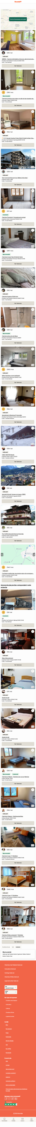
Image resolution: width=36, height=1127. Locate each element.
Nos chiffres (8, 1048)
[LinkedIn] (16, 1098)
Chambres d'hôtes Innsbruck (12, 977)
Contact (7, 1065)
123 (3, 618)
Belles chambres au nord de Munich (11, 375)
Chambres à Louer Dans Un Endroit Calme (12, 257)
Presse (7, 1032)
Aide (7, 1061)
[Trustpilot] (11, 1106)
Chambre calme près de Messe (10, 336)
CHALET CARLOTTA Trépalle (8, 454)
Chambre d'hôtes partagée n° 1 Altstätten (12, 935)
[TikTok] (12, 1098)
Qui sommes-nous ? (10, 1069)
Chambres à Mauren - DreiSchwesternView (12, 816)
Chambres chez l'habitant (11, 1000)
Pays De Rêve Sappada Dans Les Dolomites (13, 534)
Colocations (8, 1004)
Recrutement (9, 1028)
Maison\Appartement (7, 658)
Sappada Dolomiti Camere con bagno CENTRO (14, 494)
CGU (7, 1044)
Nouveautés (8, 1052)
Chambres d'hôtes (10, 1012)
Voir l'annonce (18, 65)
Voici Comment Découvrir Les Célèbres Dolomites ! (15, 177)
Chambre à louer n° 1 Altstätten (10, 856)
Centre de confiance (10, 1081)
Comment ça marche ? (11, 1073)
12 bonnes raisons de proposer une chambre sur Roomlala (16, 1089)
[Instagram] (9, 1098)
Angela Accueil (5, 697)
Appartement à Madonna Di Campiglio (12, 415)
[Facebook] (6, 1098)
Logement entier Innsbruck (11, 980)
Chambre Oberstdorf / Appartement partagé (13, 217)
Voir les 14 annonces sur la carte (18, 19)
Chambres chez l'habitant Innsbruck (13, 965)
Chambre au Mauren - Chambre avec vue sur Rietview (15, 776)
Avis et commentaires (10, 1085)
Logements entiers (10, 1016)
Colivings (8, 1008)
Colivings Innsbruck (9, 973)
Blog (7, 1024)
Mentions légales (9, 1040)
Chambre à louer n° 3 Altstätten (10, 895)
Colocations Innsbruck (10, 969)
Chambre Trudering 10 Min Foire (10, 296)
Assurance (8, 1077)
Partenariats (8, 1036)
